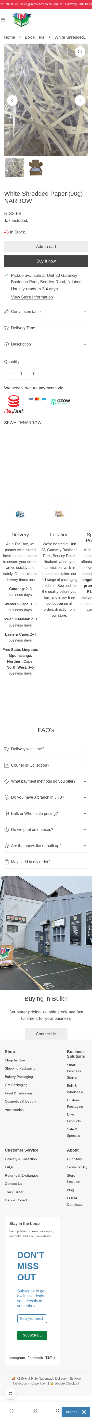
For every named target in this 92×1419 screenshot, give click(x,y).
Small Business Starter (74, 1071)
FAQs (9, 1167)
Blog (70, 1190)
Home (9, 37)
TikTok (50, 1358)
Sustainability (77, 1167)
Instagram (17, 1358)
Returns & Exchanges (22, 1175)
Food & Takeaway (19, 1093)
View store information (32, 297)
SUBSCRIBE (32, 1335)
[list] (46, 100)
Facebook (35, 1358)
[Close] (84, 1412)
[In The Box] (21, 20)
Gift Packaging (16, 1085)
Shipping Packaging (20, 1068)
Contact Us (46, 1034)
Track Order (14, 1192)
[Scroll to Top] (82, 1392)
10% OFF (72, 1412)
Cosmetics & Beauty (20, 1101)
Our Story (74, 1159)
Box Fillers (34, 37)
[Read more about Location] (59, 513)
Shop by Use (15, 1060)
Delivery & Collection (21, 1159)
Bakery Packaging (19, 1077)
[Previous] (12, 100)
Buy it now (46, 261)
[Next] (80, 100)
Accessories (14, 1110)
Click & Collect (16, 1200)
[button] (57, 1410)
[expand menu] (3, 20)
